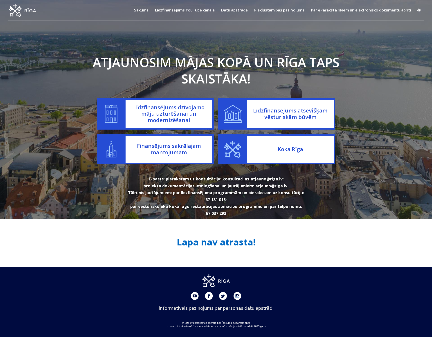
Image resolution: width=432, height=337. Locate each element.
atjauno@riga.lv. (271, 186)
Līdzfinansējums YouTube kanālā (185, 10)
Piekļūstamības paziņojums (279, 10)
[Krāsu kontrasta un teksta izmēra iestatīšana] (419, 10)
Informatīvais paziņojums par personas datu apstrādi (216, 308)
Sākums (141, 10)
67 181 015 (215, 199)
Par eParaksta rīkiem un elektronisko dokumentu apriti (361, 10)
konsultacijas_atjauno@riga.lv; (253, 179)
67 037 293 (216, 213)
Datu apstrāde (234, 10)
